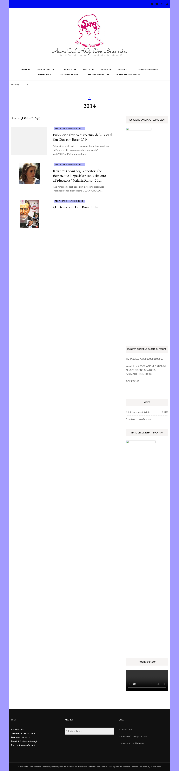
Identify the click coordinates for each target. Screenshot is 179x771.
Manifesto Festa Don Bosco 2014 (75, 207)
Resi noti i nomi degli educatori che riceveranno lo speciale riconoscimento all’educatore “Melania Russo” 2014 (79, 175)
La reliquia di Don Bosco (129, 74)
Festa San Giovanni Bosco (69, 129)
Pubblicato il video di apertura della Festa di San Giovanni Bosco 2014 (83, 137)
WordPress (155, 766)
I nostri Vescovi (45, 69)
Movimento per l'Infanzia (132, 743)
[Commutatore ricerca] (167, 4)
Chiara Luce (126, 729)
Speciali (87, 69)
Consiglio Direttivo (147, 69)
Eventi (104, 69)
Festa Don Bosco (97, 74)
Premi (24, 69)
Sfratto (68, 69)
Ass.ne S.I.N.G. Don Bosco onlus (89, 51)
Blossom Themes (130, 766)
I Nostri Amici (44, 74)
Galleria (122, 69)
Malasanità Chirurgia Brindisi (134, 736)
